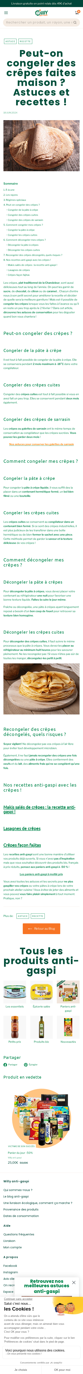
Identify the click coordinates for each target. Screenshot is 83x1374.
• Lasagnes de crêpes (18, 270)
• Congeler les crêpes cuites (21, 235)
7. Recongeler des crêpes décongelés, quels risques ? (32, 255)
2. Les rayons (10, 195)
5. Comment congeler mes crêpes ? (23, 224)
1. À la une (9, 189)
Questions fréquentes (18, 1234)
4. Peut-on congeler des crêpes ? (21, 204)
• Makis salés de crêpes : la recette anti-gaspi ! (31, 265)
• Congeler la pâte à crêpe (20, 230)
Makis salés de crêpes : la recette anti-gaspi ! (39, 809)
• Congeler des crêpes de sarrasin (24, 220)
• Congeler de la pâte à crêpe (22, 210)
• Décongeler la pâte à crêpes (22, 245)
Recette (25, 41)
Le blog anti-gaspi (16, 1196)
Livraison (9, 1241)
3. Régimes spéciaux (14, 200)
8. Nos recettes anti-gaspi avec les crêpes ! (27, 260)
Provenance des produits (20, 1209)
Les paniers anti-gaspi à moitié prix (41, 874)
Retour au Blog (44, 928)
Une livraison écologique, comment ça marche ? (37, 1203)
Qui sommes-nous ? (17, 1190)
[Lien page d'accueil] (41, 13)
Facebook (10, 1266)
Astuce (10, 41)
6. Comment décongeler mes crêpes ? (24, 239)
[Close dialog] (73, 1282)
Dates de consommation (21, 1216)
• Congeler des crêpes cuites (22, 215)
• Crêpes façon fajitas (18, 275)
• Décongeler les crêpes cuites (23, 250)
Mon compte (12, 1247)
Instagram (10, 1272)
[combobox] (39, 22)
